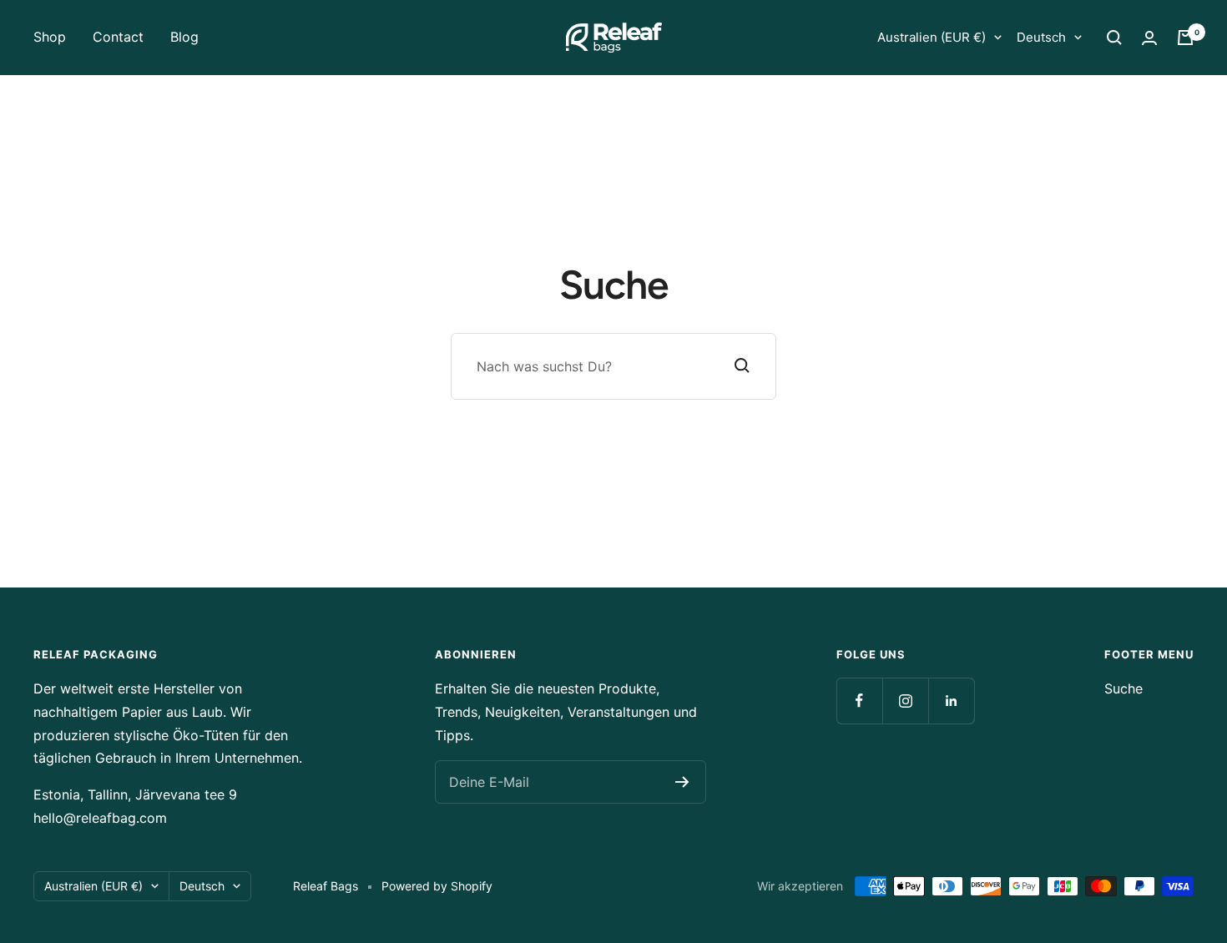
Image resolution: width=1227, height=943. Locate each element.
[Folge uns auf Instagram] (905, 701)
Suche (1123, 688)
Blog (184, 36)
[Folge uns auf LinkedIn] (951, 701)
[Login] (1149, 38)
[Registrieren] (682, 782)
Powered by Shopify (436, 886)
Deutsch (1041, 37)
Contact (118, 36)
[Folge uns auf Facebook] (859, 701)
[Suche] (1114, 37)
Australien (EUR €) (931, 37)
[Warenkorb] (1185, 37)
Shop (49, 36)
